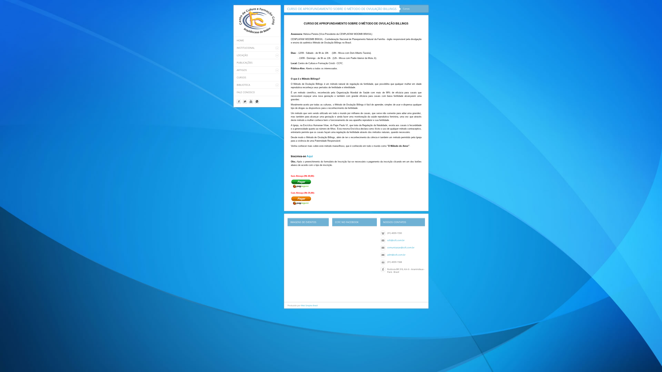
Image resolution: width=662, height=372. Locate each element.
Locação (242, 55)
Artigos (242, 70)
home (240, 40)
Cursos (241, 77)
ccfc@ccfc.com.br (396, 240)
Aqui (310, 156)
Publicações (245, 62)
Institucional (246, 47)
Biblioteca (243, 84)
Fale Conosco (246, 92)
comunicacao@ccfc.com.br (400, 247)
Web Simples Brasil (309, 305)
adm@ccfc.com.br (396, 254)
